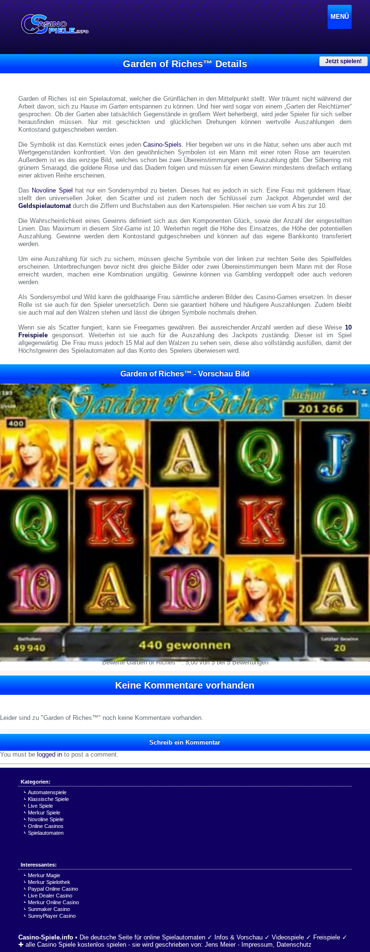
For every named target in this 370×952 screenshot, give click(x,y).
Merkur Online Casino (53, 902)
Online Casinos (46, 826)
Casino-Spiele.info (45, 937)
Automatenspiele (47, 792)
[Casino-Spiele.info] (54, 24)
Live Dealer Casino (50, 895)
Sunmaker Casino (49, 909)
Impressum (257, 944)
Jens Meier (220, 944)
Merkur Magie (44, 875)
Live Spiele (40, 806)
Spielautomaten (46, 833)
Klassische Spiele (48, 799)
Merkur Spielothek (49, 882)
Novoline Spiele (46, 819)
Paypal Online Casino (53, 889)
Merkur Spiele (44, 812)
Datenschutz (294, 944)
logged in (49, 754)
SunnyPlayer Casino (52, 916)
